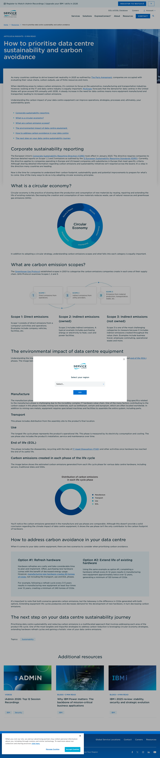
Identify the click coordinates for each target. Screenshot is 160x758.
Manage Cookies (52, 749)
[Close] (80, 735)
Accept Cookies (72, 749)
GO (80, 392)
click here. (36, 743)
